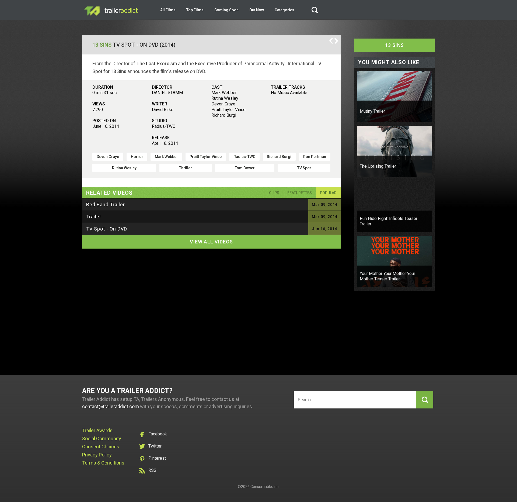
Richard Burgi (279, 156)
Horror (137, 156)
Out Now (256, 10)
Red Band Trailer (105, 204)
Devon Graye (108, 156)
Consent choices (100, 446)
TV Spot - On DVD (106, 229)
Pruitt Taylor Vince (206, 156)
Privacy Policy (97, 455)
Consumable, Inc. (264, 486)
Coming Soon (226, 10)
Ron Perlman (314, 156)
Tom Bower (245, 168)
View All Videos (211, 242)
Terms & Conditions (103, 463)
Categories (284, 10)
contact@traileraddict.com (110, 406)
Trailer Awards (97, 430)
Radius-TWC (244, 156)
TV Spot (304, 168)
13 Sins (101, 45)
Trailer (93, 216)
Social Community (101, 438)
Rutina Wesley (124, 168)
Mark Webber (166, 156)
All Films (168, 10)
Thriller (185, 168)
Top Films (195, 10)
